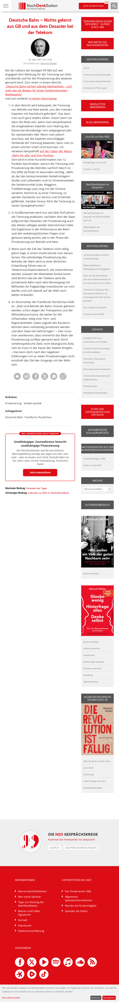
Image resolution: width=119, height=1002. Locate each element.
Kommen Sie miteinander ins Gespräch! (71, 839)
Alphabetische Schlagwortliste (97, 431)
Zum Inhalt (88, 767)
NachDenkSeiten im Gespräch (97, 186)
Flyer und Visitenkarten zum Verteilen (97, 411)
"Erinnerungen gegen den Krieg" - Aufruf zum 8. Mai (97, 24)
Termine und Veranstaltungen (97, 74)
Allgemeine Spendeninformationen (78, 898)
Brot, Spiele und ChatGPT (94, 307)
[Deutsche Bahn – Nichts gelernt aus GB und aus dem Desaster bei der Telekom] (53, 379)
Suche (114, 5)
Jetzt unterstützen (96, 5)
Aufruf (86, 68)
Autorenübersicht (97, 505)
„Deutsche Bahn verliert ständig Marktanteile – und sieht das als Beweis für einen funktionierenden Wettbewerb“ (38, 90)
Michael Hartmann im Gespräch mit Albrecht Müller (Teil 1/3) (96, 217)
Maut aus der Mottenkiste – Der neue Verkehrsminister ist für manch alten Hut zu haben (97, 279)
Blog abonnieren (97, 122)
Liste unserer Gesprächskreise (97, 81)
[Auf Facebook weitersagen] (35, 379)
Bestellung (88, 675)
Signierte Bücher (90, 681)
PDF (26, 376)
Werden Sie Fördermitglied (80, 905)
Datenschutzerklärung (31, 931)
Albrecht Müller (48, 63)
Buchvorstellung (90, 573)
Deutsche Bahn (14, 417)
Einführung (88, 774)
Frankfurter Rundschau (38, 417)
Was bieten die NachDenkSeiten (97, 44)
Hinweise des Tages (36, 488)
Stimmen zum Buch (92, 668)
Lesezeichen (89, 655)
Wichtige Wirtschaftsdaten (95, 392)
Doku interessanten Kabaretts (97, 369)
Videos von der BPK (92, 465)
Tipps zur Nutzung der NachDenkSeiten (31, 903)
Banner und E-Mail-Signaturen (29, 912)
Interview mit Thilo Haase (95, 88)
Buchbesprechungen (92, 787)
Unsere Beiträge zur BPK (94, 458)
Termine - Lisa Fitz (91, 169)
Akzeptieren (109, 997)
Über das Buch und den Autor (97, 761)
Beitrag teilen (17, 376)
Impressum (24, 925)
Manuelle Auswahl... (12, 997)
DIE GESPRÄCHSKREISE (73, 834)
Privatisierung (13, 403)
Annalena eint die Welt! (93, 314)
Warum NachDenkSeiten (32, 891)
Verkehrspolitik (32, 403)
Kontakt (22, 920)
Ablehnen (95, 997)
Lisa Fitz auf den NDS (97, 136)
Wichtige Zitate (90, 386)
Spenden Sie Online (76, 911)
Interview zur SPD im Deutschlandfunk (48, 492)
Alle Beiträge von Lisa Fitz (94, 162)
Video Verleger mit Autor (94, 781)
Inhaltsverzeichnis (91, 648)
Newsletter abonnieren (97, 105)
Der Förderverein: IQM (78, 891)
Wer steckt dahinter (29, 896)
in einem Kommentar (43, 98)
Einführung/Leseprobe (93, 661)
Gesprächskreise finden (81, 847)
